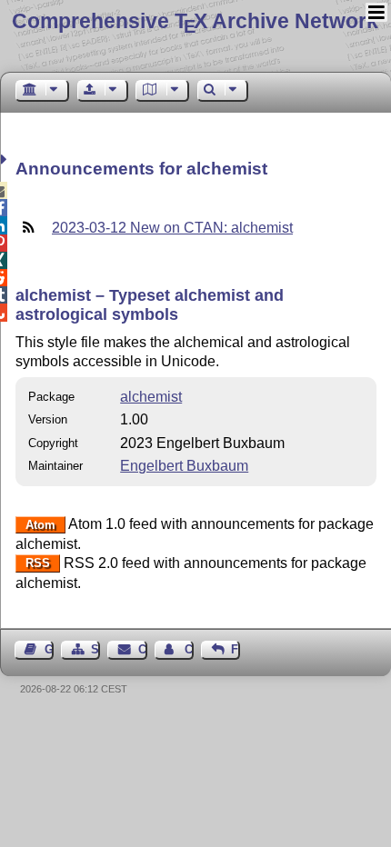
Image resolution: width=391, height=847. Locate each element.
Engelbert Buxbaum (184, 465)
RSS (37, 564)
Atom (40, 525)
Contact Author (189, 649)
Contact (142, 649)
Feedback (235, 649)
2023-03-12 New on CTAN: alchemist (172, 227)
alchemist (151, 396)
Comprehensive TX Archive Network (195, 21)
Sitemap (95, 649)
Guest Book (49, 649)
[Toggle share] (6, 159)
